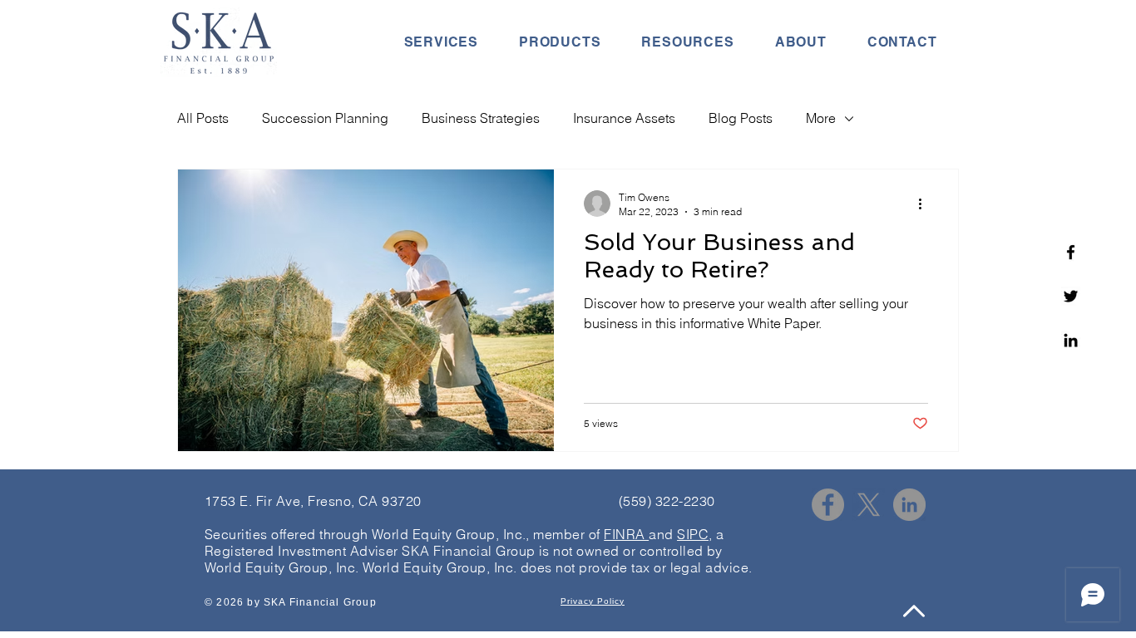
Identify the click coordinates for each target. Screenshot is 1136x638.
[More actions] (926, 203)
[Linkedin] (1070, 340)
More (821, 118)
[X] (868, 504)
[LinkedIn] (909, 504)
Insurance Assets (624, 118)
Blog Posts (741, 118)
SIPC (693, 534)
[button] (441, 42)
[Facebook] (1070, 252)
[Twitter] (1070, 296)
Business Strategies (481, 118)
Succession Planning (325, 118)
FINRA (626, 534)
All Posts (203, 118)
